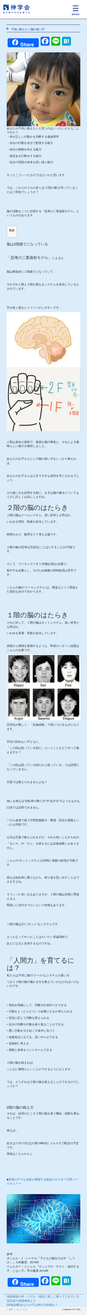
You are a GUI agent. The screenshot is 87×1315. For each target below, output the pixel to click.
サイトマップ (22, 1309)
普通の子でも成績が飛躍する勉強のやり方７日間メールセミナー (42, 1181)
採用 (10, 1309)
